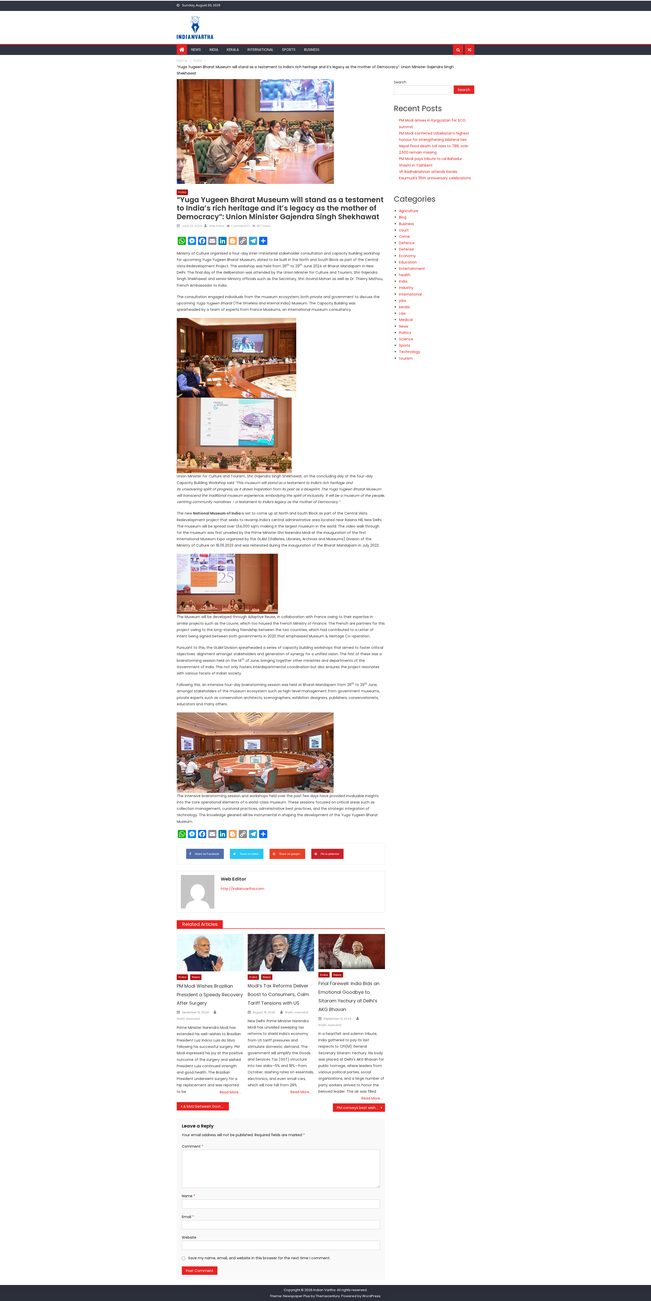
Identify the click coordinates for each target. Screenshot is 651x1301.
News (196, 49)
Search (400, 82)
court (404, 230)
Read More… (230, 1092)
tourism (406, 358)
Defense (406, 249)
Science (406, 339)
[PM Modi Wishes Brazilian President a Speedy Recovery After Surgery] (210, 952)
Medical (406, 319)
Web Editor (216, 226)
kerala (404, 307)
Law (402, 313)
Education (408, 262)
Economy (407, 255)
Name (188, 1195)
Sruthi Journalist (188, 1019)
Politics (405, 332)
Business (311, 49)
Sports (288, 49)
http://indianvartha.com (242, 888)
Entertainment (412, 268)
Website (189, 1237)
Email (188, 1216)
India (214, 49)
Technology (409, 351)
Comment (192, 1146)
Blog (402, 217)
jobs (402, 300)
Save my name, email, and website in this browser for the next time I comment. (259, 1258)
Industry (406, 287)
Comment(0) (240, 226)
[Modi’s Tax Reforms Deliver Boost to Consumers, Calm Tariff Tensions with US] (281, 952)
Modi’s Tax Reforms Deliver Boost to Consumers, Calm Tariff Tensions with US (278, 994)
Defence (407, 242)
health (404, 274)
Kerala (233, 49)
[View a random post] (469, 50)
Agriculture (408, 210)
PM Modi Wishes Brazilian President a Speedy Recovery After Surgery (210, 994)
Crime (404, 236)
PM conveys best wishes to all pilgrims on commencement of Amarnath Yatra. (361, 1107)
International (260, 49)
